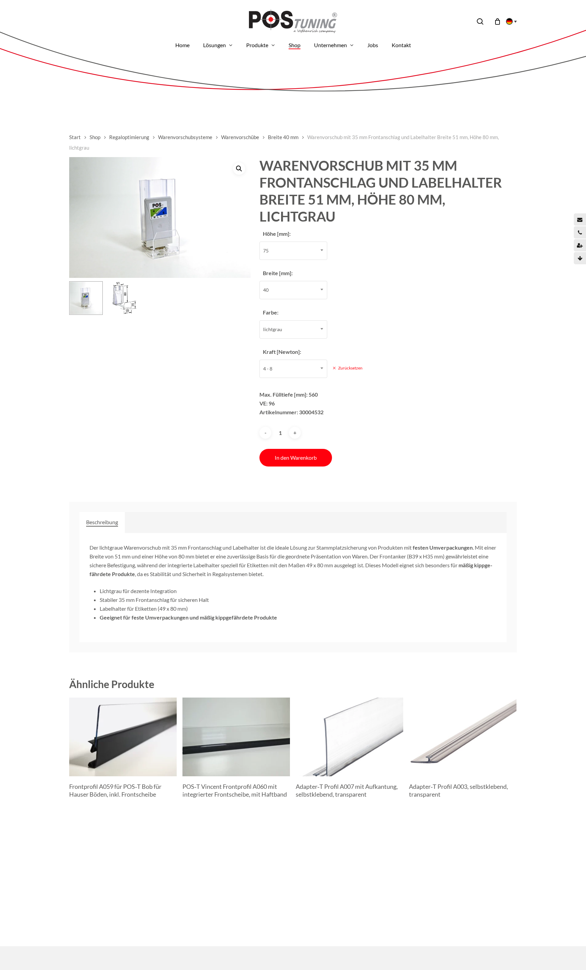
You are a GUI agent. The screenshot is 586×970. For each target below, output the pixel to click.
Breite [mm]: (278, 273)
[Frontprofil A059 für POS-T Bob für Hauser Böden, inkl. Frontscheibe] (123, 737)
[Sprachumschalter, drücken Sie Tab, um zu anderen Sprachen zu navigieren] (509, 21)
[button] (239, 169)
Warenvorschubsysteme (185, 137)
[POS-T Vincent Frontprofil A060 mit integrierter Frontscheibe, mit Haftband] (236, 737)
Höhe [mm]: (277, 233)
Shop (95, 137)
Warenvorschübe (240, 137)
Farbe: (270, 312)
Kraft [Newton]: (282, 351)
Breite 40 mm (283, 137)
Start (75, 137)
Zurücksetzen (350, 368)
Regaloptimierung (129, 137)
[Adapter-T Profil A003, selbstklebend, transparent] (462, 737)
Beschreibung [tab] (102, 522)
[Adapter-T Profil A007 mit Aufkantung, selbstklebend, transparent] (349, 737)
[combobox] (293, 251)
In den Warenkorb (296, 457)
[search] (480, 21)
